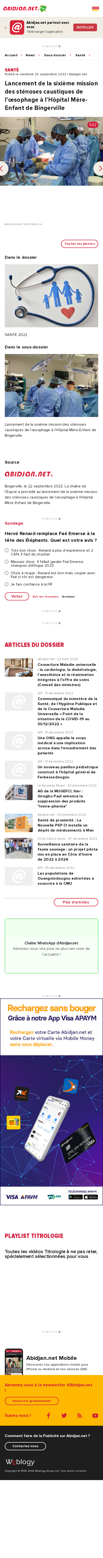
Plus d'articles (76, 902)
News (30, 55)
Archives (68, 596)
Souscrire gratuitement (31, 1401)
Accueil (11, 55)
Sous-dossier (55, 55)
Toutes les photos (79, 244)
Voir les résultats (46, 596)
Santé (80, 55)
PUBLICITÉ (50, 46)
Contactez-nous (25, 1446)
